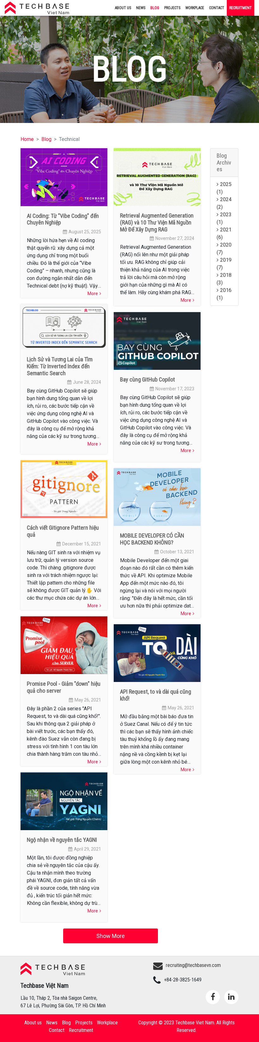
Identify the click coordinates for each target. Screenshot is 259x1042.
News (140, 8)
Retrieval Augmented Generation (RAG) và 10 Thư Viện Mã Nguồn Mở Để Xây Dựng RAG (157, 222)
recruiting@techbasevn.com (193, 965)
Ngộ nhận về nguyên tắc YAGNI (62, 839)
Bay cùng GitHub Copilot (147, 379)
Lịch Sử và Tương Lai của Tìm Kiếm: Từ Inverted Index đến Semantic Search (60, 366)
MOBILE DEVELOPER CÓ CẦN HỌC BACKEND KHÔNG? (152, 539)
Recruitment (240, 8)
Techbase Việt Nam (46, 8)
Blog (154, 8)
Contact (216, 8)
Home (27, 139)
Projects (172, 8)
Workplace (194, 8)
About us (123, 8)
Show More (110, 936)
